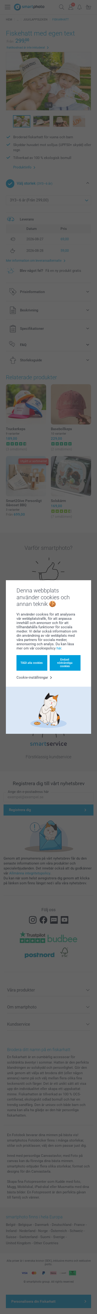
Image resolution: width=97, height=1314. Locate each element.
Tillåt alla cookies (31, 663)
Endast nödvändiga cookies (65, 663)
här (59, 648)
